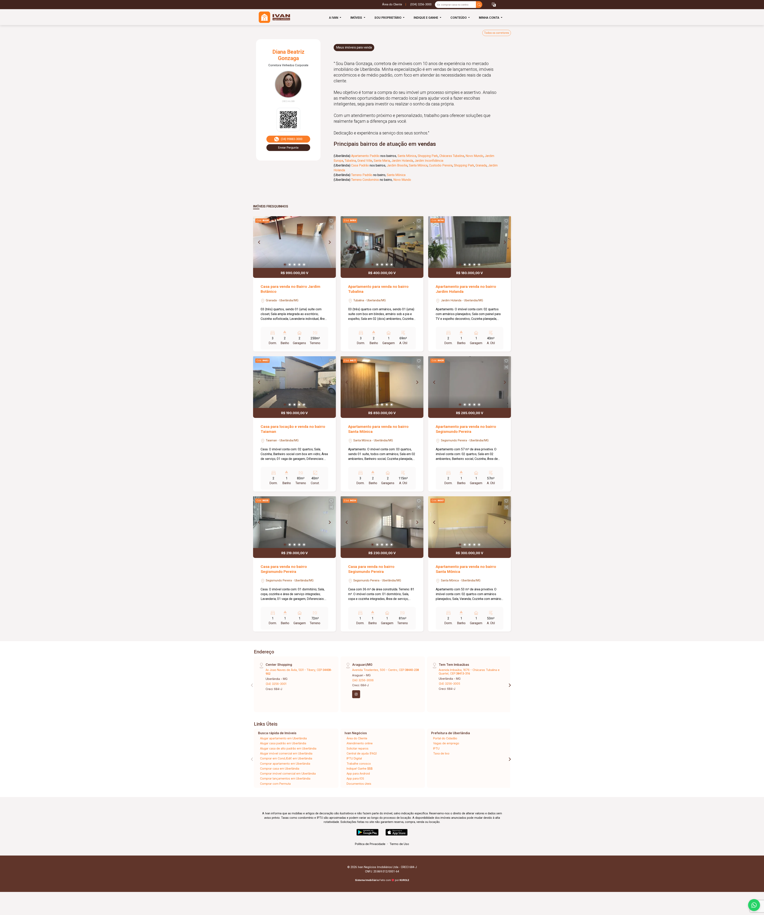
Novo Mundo (474, 156)
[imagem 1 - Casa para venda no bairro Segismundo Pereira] (294, 522)
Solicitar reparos (357, 748)
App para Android (358, 773)
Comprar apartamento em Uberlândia (285, 763)
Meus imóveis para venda (354, 47)
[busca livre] (479, 4)
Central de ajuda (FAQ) (362, 753)
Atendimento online (360, 743)
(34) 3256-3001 (276, 683)
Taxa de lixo (441, 753)
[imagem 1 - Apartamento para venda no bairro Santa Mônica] (382, 382)
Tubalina (350, 161)
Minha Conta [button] (489, 17)
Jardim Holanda (402, 161)
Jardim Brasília (397, 165)
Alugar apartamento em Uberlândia (283, 738)
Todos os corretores (496, 32)
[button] (493, 5)
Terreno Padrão (361, 175)
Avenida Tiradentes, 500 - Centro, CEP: (385, 670)
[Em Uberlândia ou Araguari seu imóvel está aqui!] (273, 17)
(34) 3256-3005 (449, 683)
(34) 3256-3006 (363, 680)
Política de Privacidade (370, 844)
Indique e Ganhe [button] (426, 17)
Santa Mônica (407, 156)
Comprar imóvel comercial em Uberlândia (288, 773)
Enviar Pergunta (288, 147)
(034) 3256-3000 (421, 4)
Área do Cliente (392, 4)
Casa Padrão (360, 165)
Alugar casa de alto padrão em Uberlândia (288, 748)
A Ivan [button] (334, 17)
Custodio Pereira (440, 165)
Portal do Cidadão (445, 738)
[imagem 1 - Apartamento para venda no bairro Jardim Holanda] (469, 242)
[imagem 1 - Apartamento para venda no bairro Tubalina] (382, 242)
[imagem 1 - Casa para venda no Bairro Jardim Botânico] (294, 242)
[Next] (329, 242)
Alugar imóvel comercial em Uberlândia (286, 753)
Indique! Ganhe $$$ (360, 768)
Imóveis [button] (356, 17)
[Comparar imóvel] (331, 227)
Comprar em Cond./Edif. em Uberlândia (286, 758)
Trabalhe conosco (359, 763)
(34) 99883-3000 (291, 139)
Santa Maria (382, 161)
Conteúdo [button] (459, 17)
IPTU (436, 748)
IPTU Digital (354, 758)
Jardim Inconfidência (428, 161)
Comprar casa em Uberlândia (279, 768)
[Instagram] (356, 694)
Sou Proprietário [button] (388, 17)
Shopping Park (428, 156)
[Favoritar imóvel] (331, 221)
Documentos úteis (359, 783)
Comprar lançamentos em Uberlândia (285, 778)
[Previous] (259, 242)
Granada (481, 165)
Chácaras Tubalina (451, 156)
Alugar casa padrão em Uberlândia (283, 743)
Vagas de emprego (446, 743)
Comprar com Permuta (275, 783)
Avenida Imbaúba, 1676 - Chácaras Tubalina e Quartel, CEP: (469, 671)
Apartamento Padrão (365, 156)
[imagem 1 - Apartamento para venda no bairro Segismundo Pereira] (469, 382)
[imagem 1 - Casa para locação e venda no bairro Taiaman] (294, 382)
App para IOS (355, 778)
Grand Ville (364, 161)
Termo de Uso (399, 844)
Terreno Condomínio (365, 180)
